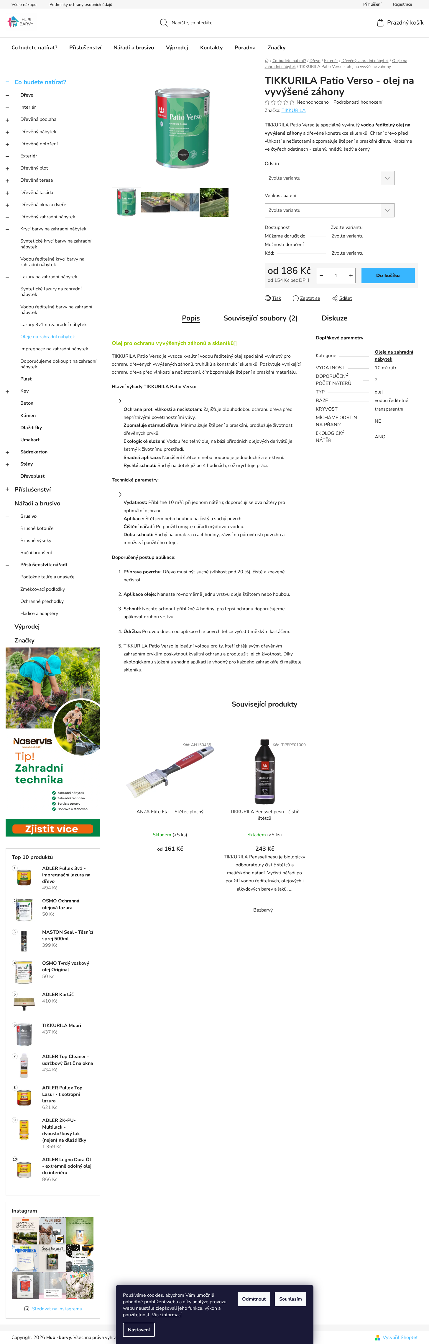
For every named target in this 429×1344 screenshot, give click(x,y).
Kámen (28, 415)
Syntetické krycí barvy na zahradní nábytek (55, 244)
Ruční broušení (36, 552)
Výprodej (27, 626)
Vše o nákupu (24, 4)
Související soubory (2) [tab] (260, 318)
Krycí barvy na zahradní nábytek (53, 229)
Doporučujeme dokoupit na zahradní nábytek (58, 364)
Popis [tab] (191, 318)
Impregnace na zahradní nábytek (54, 349)
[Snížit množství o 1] (321, 275)
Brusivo (28, 516)
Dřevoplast (32, 476)
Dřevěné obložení (39, 144)
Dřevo (26, 95)
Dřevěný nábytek (38, 131)
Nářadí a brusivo (37, 503)
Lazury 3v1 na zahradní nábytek (53, 324)
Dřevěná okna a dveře (43, 204)
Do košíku (388, 275)
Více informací (167, 1315)
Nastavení (139, 1330)
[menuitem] (34, 48)
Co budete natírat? (40, 82)
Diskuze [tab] (334, 318)
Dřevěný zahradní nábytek (47, 217)
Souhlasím (290, 1299)
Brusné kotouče (37, 528)
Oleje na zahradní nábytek (47, 336)
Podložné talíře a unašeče (47, 577)
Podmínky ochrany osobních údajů (81, 4)
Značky (24, 640)
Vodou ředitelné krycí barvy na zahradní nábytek (52, 262)
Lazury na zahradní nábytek (48, 277)
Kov (24, 391)
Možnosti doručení (284, 244)
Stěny (26, 464)
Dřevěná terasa (36, 180)
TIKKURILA (294, 110)
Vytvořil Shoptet (400, 1337)
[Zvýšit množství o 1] (350, 275)
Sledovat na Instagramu (57, 1309)
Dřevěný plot (34, 168)
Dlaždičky (31, 427)
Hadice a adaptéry (39, 613)
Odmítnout (254, 1299)
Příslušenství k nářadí (43, 565)
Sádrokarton (33, 452)
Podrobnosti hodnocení (357, 102)
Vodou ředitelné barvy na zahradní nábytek (56, 310)
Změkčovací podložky (42, 589)
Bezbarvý (263, 910)
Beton (26, 403)
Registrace (402, 4)
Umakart (30, 440)
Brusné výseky (35, 540)
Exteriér (28, 156)
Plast (26, 379)
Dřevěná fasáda (36, 192)
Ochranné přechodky (42, 601)
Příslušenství (32, 489)
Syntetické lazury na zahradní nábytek (51, 292)
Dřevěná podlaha (38, 119)
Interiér (28, 107)
